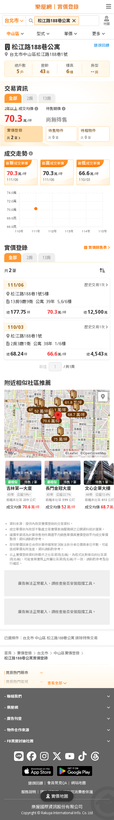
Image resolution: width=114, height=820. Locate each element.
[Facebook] (31, 756)
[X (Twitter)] (57, 756)
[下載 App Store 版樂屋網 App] (38, 771)
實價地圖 (59, 796)
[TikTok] (82, 756)
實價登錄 (24, 653)
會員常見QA (57, 783)
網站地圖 (78, 783)
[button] (58, 416)
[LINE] (19, 756)
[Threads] (95, 756)
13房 (47, 98)
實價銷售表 (97, 247)
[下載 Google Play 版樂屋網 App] (75, 771)
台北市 (42, 653)
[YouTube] (69, 756)
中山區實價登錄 (67, 653)
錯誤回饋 (101, 45)
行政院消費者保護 (78, 792)
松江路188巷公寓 (36, 46)
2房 (30, 98)
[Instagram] (44, 756)
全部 (13, 98)
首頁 (8, 653)
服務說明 (28, 792)
